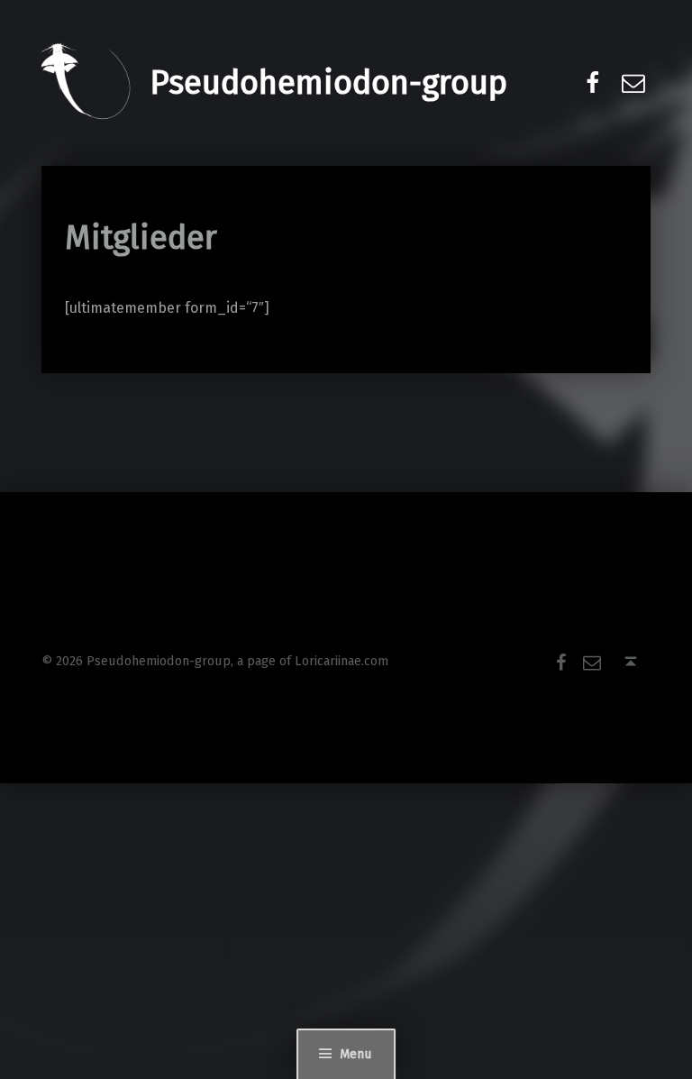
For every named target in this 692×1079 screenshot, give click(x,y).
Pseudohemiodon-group (328, 83)
